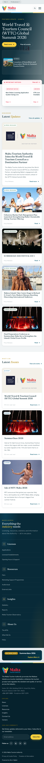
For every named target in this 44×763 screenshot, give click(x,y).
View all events (25, 44)
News (4, 702)
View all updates (35, 118)
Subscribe (36, 737)
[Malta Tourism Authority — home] (9, 8)
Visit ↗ (6, 2)
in (20, 743)
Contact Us (6, 716)
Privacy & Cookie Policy (9, 756)
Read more (9, 44)
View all (36, 82)
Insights (5, 713)
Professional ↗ (15, 2)
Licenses (5, 706)
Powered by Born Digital (9, 760)
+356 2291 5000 (7, 693)
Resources (5, 709)
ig (15, 743)
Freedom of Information (26, 756)
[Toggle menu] (40, 8)
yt (24, 743)
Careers (5, 720)
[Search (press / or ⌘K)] (35, 8)
